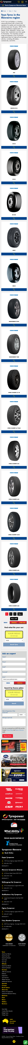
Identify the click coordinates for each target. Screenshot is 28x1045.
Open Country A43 (14, 570)
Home (4, 11)
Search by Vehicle (6, 954)
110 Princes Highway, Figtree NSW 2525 (14, 911)
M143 (14, 179)
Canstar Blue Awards (7, 1011)
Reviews (4, 1004)
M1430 (14, 214)
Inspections (4, 975)
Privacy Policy (9, 730)
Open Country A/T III (14, 392)
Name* (4, 657)
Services (4, 970)
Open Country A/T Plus (14, 428)
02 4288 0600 (7, 926)
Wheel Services (6, 979)
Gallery (4, 1002)
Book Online (6, 987)
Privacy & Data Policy (10, 1036)
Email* (4, 667)
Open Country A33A (14, 534)
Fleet (3, 997)
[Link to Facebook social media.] (14, 1041)
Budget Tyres (5, 1013)
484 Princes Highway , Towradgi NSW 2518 (14, 924)
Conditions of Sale (20, 1036)
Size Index (4, 1009)
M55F (14, 250)
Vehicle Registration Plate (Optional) (8, 711)
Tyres (3, 952)
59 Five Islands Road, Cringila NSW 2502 (14, 885)
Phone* (4, 662)
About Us (5, 989)
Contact (4, 985)
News (3, 999)
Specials (4, 983)
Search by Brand (6, 958)
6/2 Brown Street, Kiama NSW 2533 (13, 873)
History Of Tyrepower (7, 991)
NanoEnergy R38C (14, 321)
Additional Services (7, 981)
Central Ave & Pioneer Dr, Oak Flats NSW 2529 (13, 898)
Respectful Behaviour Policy (7, 1037)
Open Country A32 (14, 499)
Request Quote (7, 736)
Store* (4, 677)
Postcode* (5, 672)
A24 (14, 72)
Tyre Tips (4, 962)
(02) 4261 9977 (8, 863)
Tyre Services (5, 977)
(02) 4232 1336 (8, 875)
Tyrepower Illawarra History (9, 993)
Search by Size (6, 956)
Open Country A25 (14, 463)
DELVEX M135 (14, 108)
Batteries (4, 973)
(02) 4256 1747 (8, 901)
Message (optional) (7, 717)
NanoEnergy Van (14, 357)
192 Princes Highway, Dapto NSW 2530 (13, 861)
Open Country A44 (14, 606)
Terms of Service (20, 730)
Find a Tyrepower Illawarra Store (15, 5)
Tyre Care (4, 960)
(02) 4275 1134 (8, 888)
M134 (14, 143)
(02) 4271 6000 (8, 914)
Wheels (4, 964)
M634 (14, 286)
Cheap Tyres (5, 1015)
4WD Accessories (6, 972)
